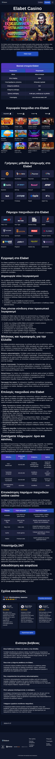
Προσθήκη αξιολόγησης (45, 598)
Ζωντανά (19, 113)
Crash (33, 113)
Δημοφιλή (6, 113)
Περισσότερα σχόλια (27, 632)
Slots (46, 113)
